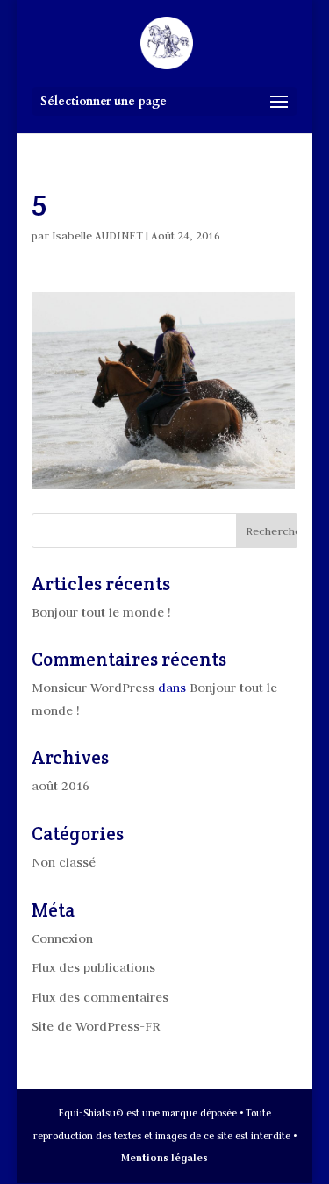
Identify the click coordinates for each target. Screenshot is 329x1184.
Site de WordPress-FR (96, 1026)
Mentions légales (164, 1158)
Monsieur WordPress (93, 687)
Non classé (64, 862)
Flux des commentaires (100, 997)
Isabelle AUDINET (97, 235)
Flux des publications (93, 967)
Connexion (62, 938)
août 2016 (60, 786)
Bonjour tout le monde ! (101, 612)
